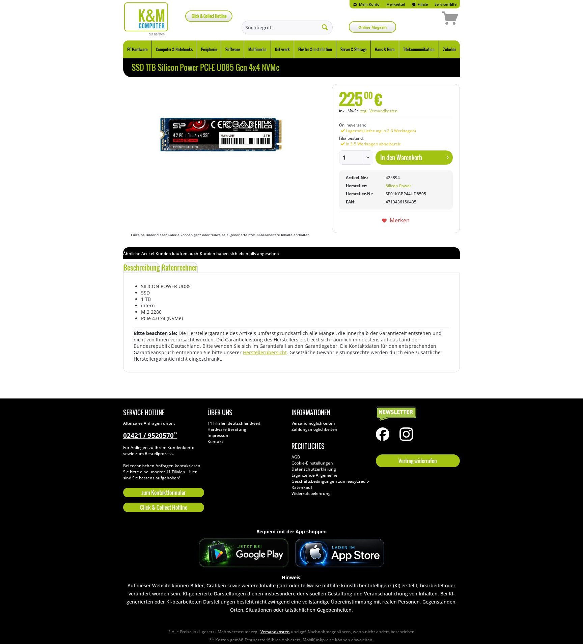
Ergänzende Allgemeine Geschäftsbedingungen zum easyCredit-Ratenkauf (330, 481)
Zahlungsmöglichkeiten (314, 429)
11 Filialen (175, 472)
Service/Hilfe (445, 4)
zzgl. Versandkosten (378, 111)
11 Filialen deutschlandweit (233, 423)
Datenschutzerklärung (314, 469)
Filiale (422, 4)
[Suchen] (324, 27)
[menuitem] (366, 4)
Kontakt (215, 441)
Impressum (218, 435)
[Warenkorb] (426, 19)
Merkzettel (395, 4)
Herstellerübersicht (265, 352)
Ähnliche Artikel (138, 253)
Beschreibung (141, 267)
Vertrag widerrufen (417, 461)
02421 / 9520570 (150, 435)
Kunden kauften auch (177, 253)
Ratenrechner (179, 267)
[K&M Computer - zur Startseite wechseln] (146, 19)
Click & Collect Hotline (209, 16)
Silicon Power (398, 186)
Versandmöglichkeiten (313, 423)
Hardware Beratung (226, 429)
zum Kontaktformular (163, 492)
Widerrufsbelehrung (311, 493)
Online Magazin (372, 27)
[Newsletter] (416, 414)
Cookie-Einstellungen (312, 463)
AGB (296, 457)
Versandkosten (275, 632)
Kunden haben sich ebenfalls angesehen (239, 253)
